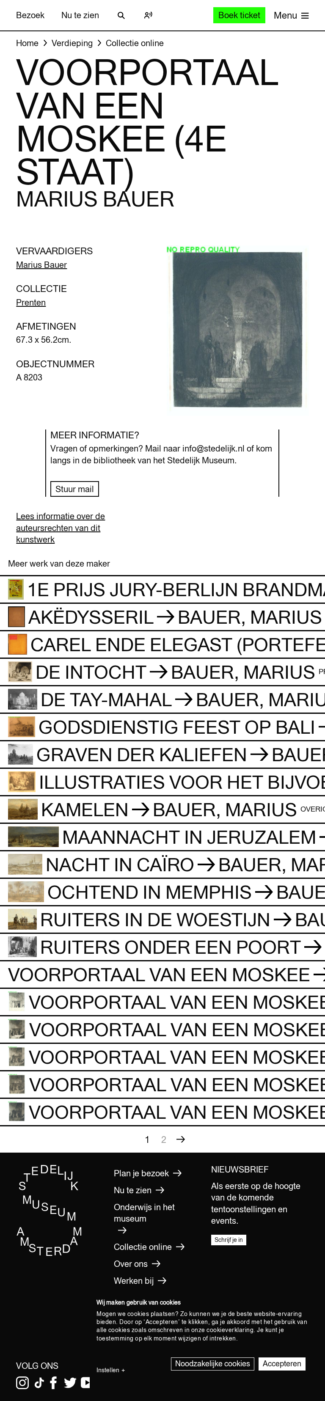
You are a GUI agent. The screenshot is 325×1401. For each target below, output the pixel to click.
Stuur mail (74, 489)
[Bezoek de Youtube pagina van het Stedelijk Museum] (87, 1382)
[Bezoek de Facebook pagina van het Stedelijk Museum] (53, 1382)
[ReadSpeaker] (148, 15)
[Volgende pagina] (180, 1139)
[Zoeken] (121, 15)
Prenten (31, 302)
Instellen (107, 1370)
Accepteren (282, 1363)
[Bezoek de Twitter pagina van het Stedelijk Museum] (70, 1382)
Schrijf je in (229, 1239)
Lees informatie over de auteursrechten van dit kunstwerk (60, 527)
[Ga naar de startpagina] (49, 1253)
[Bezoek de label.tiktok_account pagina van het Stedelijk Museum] (39, 1382)
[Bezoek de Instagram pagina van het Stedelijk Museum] (22, 1382)
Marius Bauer (41, 265)
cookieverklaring (230, 1330)
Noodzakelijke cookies (212, 1363)
